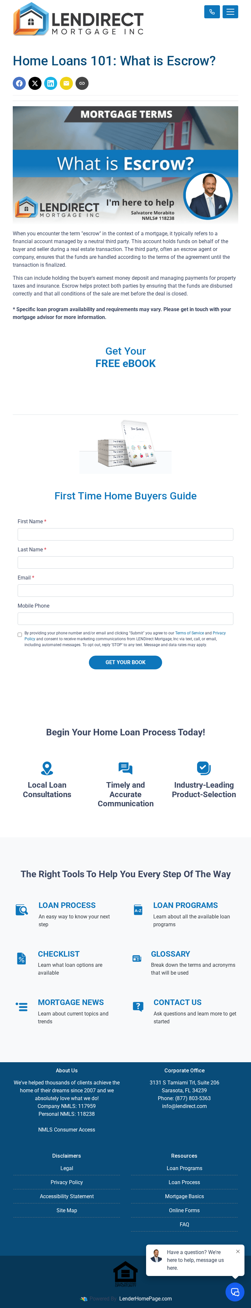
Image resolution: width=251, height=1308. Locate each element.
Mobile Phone (33, 606)
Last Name (32, 549)
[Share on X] (35, 83)
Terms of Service (189, 633)
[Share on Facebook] (19, 83)
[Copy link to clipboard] (82, 83)
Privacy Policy (67, 1182)
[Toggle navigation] (230, 11)
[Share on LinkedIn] (50, 83)
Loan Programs (184, 1168)
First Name (32, 521)
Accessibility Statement (67, 1196)
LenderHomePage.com (145, 1299)
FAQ (184, 1224)
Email (26, 578)
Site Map (67, 1210)
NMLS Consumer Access (66, 1130)
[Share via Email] (66, 83)
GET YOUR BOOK (125, 662)
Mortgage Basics (184, 1196)
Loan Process (184, 1182)
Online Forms (184, 1210)
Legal (66, 1168)
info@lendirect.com (184, 1106)
